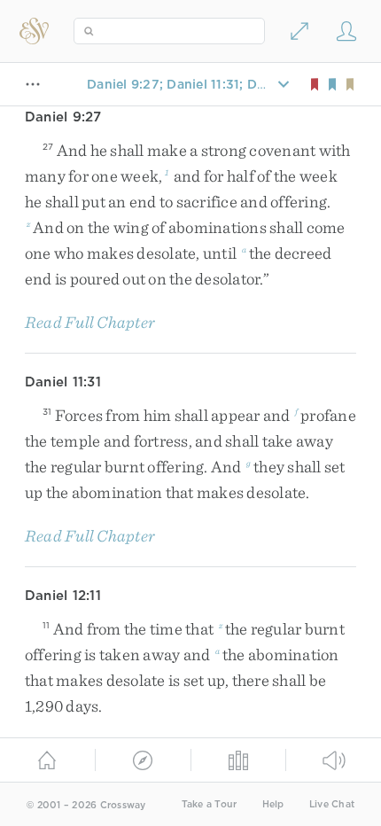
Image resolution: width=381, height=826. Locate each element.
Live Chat (331, 804)
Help (273, 804)
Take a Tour (209, 804)
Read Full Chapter (90, 322)
